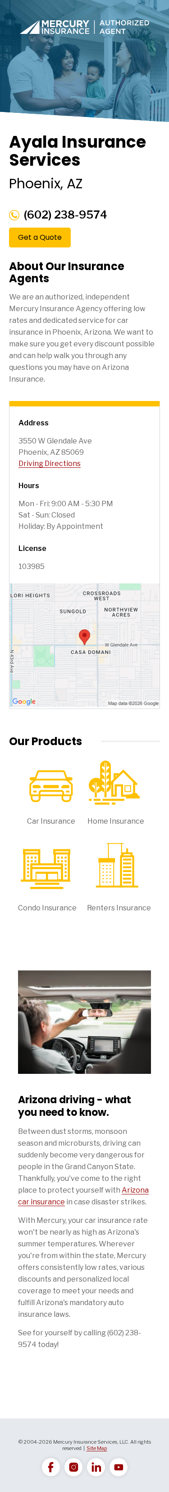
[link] (51, 1467)
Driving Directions (49, 463)
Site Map (97, 1448)
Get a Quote (40, 237)
